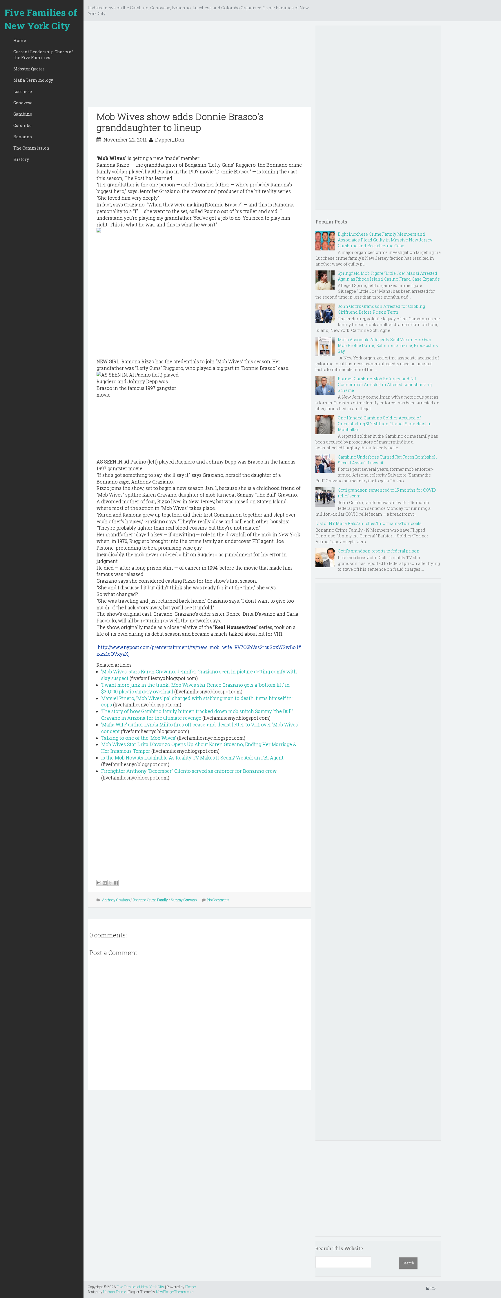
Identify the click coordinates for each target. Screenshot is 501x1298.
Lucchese (22, 91)
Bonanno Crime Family (150, 899)
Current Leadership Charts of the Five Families (43, 54)
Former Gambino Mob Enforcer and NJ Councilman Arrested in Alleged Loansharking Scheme (385, 384)
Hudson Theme (114, 1291)
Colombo (22, 125)
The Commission (31, 148)
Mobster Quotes (29, 69)
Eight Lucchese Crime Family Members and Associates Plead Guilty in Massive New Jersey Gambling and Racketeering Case (385, 239)
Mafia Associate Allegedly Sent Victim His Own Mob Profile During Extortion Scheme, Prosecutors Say (388, 345)
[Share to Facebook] (116, 883)
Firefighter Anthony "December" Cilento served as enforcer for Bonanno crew (189, 771)
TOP (432, 1288)
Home (19, 40)
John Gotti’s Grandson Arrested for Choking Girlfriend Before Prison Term (381, 309)
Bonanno (22, 136)
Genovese (22, 103)
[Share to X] (110, 883)
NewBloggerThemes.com (175, 1291)
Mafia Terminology (33, 80)
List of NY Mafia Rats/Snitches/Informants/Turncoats (368, 523)
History (21, 159)
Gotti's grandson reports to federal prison (379, 551)
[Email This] (99, 883)
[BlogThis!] (105, 883)
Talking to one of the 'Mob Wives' (138, 738)
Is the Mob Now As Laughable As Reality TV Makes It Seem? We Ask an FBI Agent (192, 758)
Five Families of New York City (40, 19)
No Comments (218, 899)
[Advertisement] (199, 66)
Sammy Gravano (184, 899)
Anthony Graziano (116, 899)
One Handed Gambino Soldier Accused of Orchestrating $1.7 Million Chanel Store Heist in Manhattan (385, 423)
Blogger (190, 1286)
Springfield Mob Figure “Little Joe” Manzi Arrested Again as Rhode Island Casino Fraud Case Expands (389, 276)
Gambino (22, 114)
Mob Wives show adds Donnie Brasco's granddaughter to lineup (180, 122)
